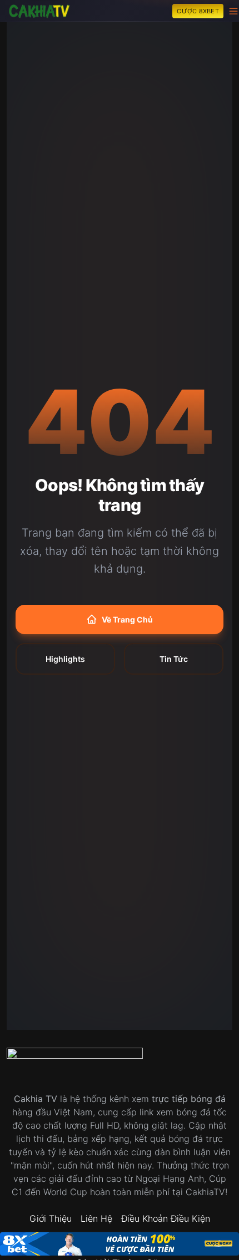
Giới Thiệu (50, 1218)
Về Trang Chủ (127, 619)
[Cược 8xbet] (119, 1244)
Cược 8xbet (198, 11)
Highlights (65, 659)
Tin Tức (174, 659)
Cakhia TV (35, 1098)
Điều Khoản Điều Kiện (165, 1218)
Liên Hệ (96, 1218)
